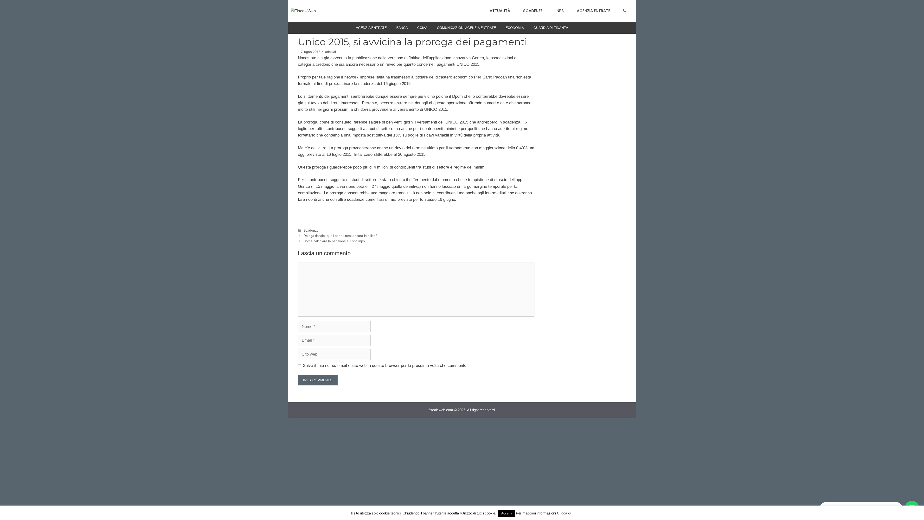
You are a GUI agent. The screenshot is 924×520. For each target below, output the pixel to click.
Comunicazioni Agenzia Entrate (466, 28)
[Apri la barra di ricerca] (625, 11)
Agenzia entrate (593, 10)
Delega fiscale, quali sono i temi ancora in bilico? (340, 236)
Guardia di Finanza (550, 28)
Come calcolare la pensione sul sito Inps (334, 241)
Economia (515, 28)
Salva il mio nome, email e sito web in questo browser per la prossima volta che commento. (385, 365)
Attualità (500, 10)
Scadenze (533, 10)
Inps (560, 10)
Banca (402, 28)
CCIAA (422, 28)
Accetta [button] (506, 513)
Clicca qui (565, 513)
